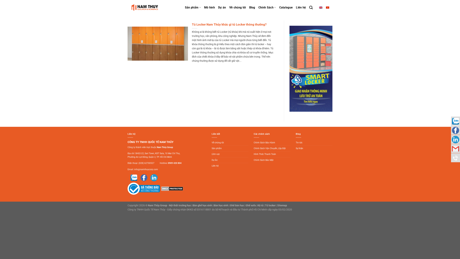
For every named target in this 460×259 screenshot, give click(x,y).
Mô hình (209, 7)
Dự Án (215, 160)
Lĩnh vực (216, 154)
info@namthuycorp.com (146, 169)
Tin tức (299, 142)
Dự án (222, 7)
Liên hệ (301, 7)
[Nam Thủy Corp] (146, 7)
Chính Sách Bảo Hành (264, 142)
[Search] (311, 7)
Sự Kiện (299, 148)
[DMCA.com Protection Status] (171, 188)
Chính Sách (265, 7)
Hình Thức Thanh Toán (265, 154)
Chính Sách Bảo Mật (263, 160)
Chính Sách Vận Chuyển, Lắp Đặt (270, 148)
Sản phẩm (192, 7)
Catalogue (286, 7)
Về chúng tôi (237, 7)
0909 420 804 (174, 163)
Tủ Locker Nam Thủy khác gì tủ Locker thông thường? (229, 24)
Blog (252, 7)
